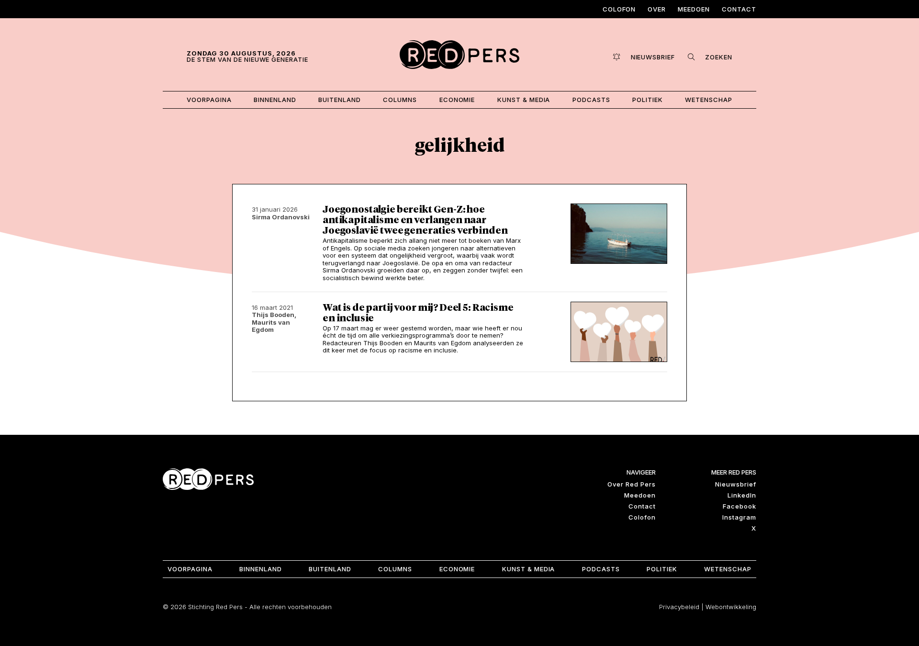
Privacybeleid (679, 607)
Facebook (739, 506)
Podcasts (591, 99)
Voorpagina (209, 99)
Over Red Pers (631, 484)
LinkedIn (742, 495)
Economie (457, 99)
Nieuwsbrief (735, 484)
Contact (739, 9)
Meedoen (694, 9)
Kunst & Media (523, 99)
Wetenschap (708, 99)
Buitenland (339, 99)
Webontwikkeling (731, 607)
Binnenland (275, 99)
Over (657, 9)
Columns (400, 99)
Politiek (647, 99)
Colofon (619, 9)
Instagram (739, 517)
